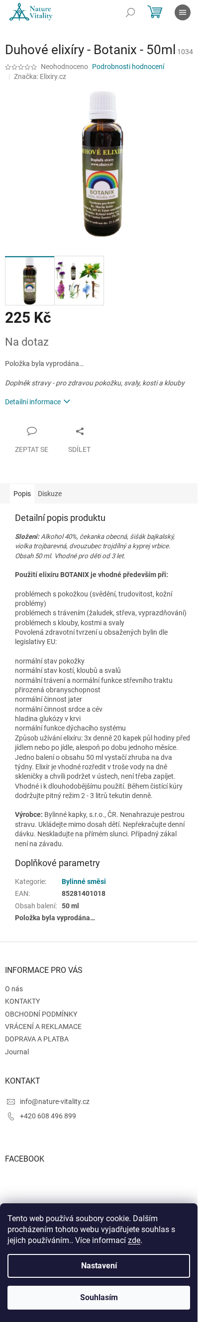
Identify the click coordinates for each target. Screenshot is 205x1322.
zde (134, 1240)
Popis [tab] (22, 494)
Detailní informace (33, 402)
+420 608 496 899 (48, 1116)
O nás (14, 989)
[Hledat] (130, 12)
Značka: (40, 76)
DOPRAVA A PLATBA (37, 1039)
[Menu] (183, 12)
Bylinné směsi (84, 881)
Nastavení (99, 1265)
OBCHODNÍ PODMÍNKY (41, 1014)
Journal (17, 1052)
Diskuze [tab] (50, 494)
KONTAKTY (22, 1001)
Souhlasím (99, 1297)
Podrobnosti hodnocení (128, 67)
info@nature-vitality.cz (55, 1101)
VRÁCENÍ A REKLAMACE (43, 1026)
